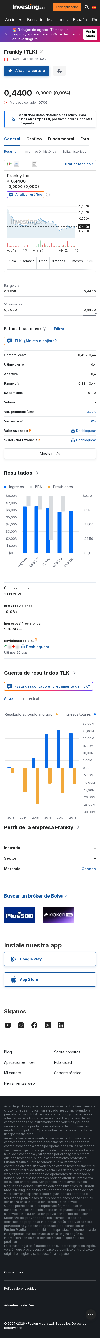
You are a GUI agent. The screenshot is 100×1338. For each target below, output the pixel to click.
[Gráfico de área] (16, 164)
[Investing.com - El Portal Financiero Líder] (30, 7)
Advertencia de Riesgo (21, 1305)
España (80, 20)
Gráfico (34, 138)
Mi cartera (12, 1073)
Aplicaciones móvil (19, 1062)
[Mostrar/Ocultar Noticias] (34, 164)
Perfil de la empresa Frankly (38, 827)
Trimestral (30, 698)
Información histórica (40, 151)
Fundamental (61, 138)
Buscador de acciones (47, 20)
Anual (9, 698)
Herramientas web (19, 1083)
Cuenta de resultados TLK (36, 673)
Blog (8, 1052)
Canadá (89, 869)
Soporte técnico (68, 1073)
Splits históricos (74, 151)
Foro (84, 138)
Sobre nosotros (67, 1052)
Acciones (13, 20)
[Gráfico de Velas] (9, 164)
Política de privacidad (20, 1289)
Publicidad (63, 1062)
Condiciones (13, 1272)
